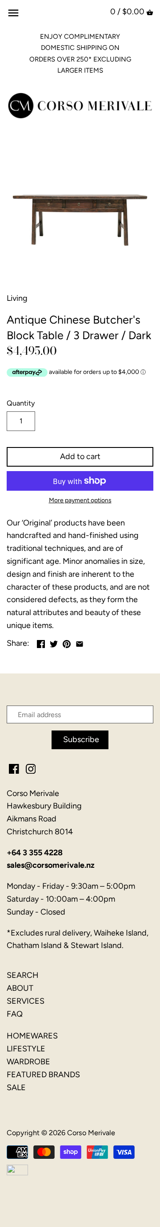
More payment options (80, 500)
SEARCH (23, 975)
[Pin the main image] (67, 642)
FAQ (15, 1014)
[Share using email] (80, 642)
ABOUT (20, 988)
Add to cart (80, 456)
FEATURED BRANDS (43, 1074)
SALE (16, 1087)
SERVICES (25, 1001)
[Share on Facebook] (41, 642)
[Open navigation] (13, 13)
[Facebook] (14, 768)
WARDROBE (28, 1062)
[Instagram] (31, 768)
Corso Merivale (91, 1133)
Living (17, 298)
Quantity (21, 403)
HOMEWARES (32, 1036)
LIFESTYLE (26, 1049)
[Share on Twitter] (54, 642)
